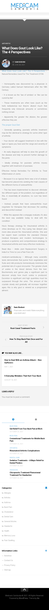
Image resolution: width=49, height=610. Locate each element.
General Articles (10, 521)
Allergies (7, 493)
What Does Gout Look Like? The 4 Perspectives (23, 71)
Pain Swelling (9, 540)
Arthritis (6, 43)
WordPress (23, 598)
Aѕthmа (7, 502)
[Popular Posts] (35, 419)
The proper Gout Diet (11, 125)
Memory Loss (9, 536)
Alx (38, 598)
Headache (14, 470)
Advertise (7, 556)
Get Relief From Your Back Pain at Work (26, 429)
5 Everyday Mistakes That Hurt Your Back (22, 376)
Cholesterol (8, 512)
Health (6, 531)
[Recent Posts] (13, 419)
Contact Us (8, 560)
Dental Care (15, 458)
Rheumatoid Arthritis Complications (25, 451)
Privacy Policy (9, 565)
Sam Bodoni (20, 62)
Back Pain (13, 426)
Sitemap (7, 570)
